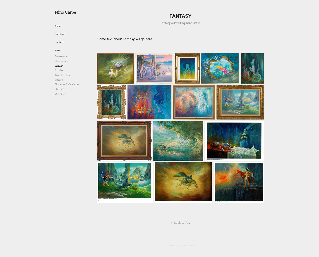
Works (58, 50)
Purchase (60, 34)
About (58, 26)
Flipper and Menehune (67, 84)
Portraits (59, 93)
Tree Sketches (62, 75)
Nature (59, 79)
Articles (59, 70)
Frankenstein (62, 56)
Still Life (59, 89)
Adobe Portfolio (186, 245)
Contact (59, 42)
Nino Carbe (65, 12)
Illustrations (61, 61)
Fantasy (59, 65)
